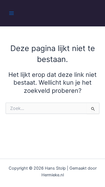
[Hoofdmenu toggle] (11, 13)
